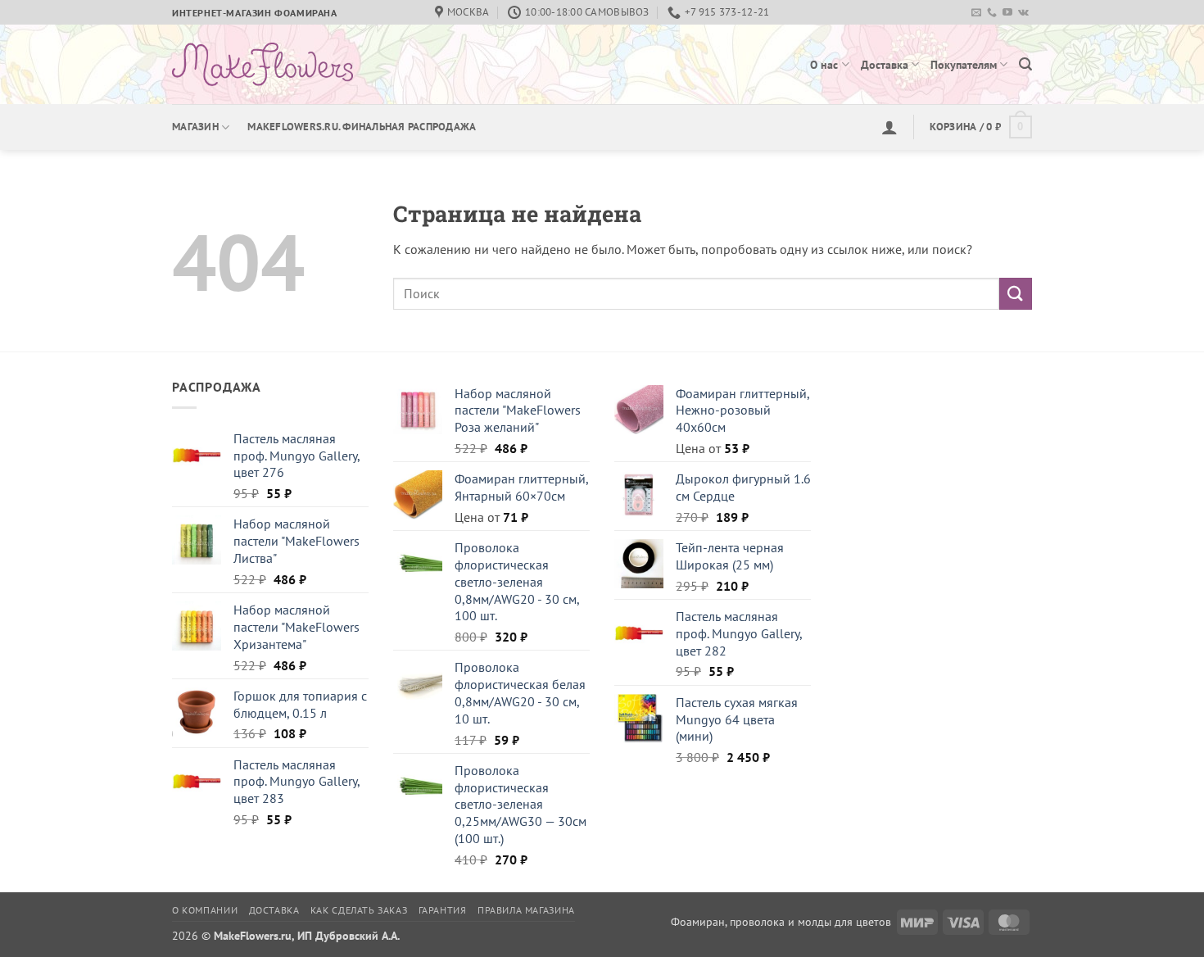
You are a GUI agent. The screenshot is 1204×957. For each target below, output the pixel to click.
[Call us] (992, 13)
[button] (1025, 64)
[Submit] (1015, 294)
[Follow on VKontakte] (1023, 13)
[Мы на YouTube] (1007, 13)
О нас (824, 64)
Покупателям (963, 64)
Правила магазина (526, 910)
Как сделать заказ (358, 910)
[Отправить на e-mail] (976, 13)
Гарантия (443, 910)
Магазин (195, 127)
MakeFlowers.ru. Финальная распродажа (361, 127)
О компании (205, 910)
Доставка (884, 64)
